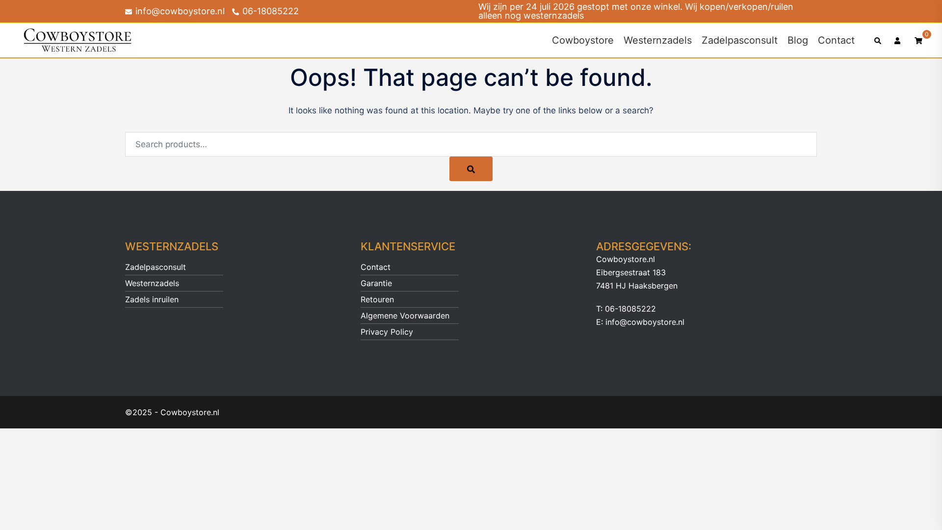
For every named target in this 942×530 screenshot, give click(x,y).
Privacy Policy (387, 332)
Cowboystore (583, 40)
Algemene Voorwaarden (405, 315)
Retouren (377, 299)
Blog (797, 40)
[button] (878, 40)
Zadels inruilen (152, 299)
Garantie (376, 283)
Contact (836, 40)
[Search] (471, 169)
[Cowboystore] (77, 40)
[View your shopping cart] (918, 40)
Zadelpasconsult (740, 40)
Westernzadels (658, 40)
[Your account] (898, 40)
